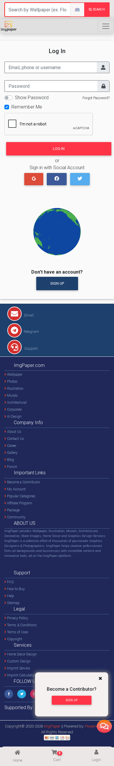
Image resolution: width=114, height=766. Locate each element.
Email (28, 315)
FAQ (10, 582)
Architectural (16, 403)
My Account (16, 489)
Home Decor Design (21, 654)
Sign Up (57, 283)
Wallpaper (14, 374)
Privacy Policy (17, 618)
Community (15, 517)
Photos (12, 381)
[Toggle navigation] (106, 26)
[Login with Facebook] (56, 179)
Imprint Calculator (20, 675)
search (98, 9)
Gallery (12, 453)
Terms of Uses (17, 632)
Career (11, 446)
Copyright (14, 639)
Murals (12, 396)
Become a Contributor (23, 482)
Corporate (14, 410)
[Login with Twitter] (80, 179)
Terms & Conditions (21, 625)
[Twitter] (21, 694)
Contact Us (15, 439)
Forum (11, 467)
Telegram (31, 331)
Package (13, 510)
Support (30, 348)
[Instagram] (34, 694)
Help (10, 596)
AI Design (14, 417)
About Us (13, 432)
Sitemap (13, 603)
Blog (10, 460)
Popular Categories (20, 496)
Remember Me (26, 107)
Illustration (14, 389)
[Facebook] (8, 694)
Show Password (32, 97)
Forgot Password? (96, 98)
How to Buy (15, 589)
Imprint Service (18, 668)
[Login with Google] (33, 179)
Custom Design (18, 661)
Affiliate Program (19, 503)
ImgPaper (52, 726)
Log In (59, 148)
